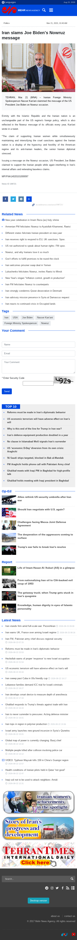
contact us (69, 916)
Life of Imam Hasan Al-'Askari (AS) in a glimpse (46, 568)
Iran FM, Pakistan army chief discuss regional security (33, 639)
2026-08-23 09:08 (66, 626)
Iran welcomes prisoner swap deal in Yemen (28, 265)
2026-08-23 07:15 (16, 642)
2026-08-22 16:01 (16, 718)
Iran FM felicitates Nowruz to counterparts (27, 284)
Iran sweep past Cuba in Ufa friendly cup (26, 678)
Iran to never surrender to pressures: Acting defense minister (36, 714)
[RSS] (68, 888)
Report (7, 562)
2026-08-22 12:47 (16, 773)
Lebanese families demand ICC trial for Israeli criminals (34, 684)
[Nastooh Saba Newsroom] (63, 934)
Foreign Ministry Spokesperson (20, 323)
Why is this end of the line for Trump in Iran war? (34, 428)
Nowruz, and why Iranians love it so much (27, 252)
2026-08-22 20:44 (16, 672)
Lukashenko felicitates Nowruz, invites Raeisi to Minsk (33, 271)
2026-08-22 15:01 (16, 734)
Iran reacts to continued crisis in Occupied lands (30, 303)
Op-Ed (6, 491)
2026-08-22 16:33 (16, 708)
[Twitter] (57, 888)
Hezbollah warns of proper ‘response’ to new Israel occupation (37, 658)
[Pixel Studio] (71, 934)
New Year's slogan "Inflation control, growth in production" (35, 278)
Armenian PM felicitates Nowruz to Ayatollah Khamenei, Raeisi (38, 226)
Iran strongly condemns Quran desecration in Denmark (33, 290)
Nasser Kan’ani (45, 317)
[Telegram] (47, 888)
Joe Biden (27, 317)
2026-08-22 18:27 (16, 688)
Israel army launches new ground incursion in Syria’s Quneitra (37, 730)
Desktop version (38, 900)
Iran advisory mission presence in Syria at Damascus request (37, 297)
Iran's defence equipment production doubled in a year (37, 435)
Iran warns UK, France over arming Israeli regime (30, 632)
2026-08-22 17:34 (16, 698)
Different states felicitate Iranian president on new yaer (33, 233)
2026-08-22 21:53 (16, 662)
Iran (6, 317)
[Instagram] (52, 888)
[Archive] (73, 888)
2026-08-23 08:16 (67, 632)
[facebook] (62, 888)
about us (55, 916)
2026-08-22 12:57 (16, 764)
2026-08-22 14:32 (16, 744)
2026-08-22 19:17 (58, 678)
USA (15, 317)
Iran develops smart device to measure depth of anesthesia (36, 694)
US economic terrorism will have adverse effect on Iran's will (36, 668)
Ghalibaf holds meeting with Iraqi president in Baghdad (38, 480)
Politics (7, 23)
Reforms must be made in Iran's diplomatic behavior (36, 412)
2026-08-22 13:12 (16, 754)
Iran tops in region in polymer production (26, 724)
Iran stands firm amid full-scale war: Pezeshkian (30, 626)
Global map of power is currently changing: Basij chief (33, 740)
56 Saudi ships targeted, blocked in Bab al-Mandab (35, 458)
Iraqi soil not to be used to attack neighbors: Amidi (31, 779)
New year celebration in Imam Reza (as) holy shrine (32, 220)
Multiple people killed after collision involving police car (33, 750)
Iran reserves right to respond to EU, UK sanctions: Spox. (35, 239)
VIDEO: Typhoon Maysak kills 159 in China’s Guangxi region (36, 760)
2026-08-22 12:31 (16, 783)
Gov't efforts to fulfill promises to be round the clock (32, 258)
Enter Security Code (13, 378)
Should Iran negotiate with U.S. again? (41, 509)
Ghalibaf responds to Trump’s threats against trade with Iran (36, 704)
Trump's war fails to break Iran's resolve (42, 547)
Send (6, 391)
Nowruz (45, 323)
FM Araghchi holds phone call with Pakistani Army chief (38, 464)
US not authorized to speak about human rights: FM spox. (35, 245)
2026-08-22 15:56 (58, 724)
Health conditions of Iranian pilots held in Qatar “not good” (35, 770)
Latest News (11, 620)
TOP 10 (10, 406)
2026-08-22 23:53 (16, 652)
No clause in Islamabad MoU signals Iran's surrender (36, 441)
